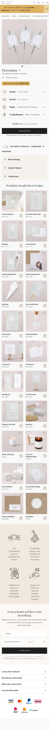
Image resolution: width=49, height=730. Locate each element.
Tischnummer (31, 394)
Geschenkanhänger (33, 487)
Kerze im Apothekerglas (31, 456)
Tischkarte (6, 364)
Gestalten (24, 131)
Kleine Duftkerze (8, 454)
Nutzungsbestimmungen (30, 658)
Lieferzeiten (13, 176)
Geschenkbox (7, 487)
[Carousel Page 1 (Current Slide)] (22, 66)
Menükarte (6, 394)
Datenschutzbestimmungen (12, 658)
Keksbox (29, 424)
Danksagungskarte (9, 274)
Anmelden (24, 650)
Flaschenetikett (31, 334)
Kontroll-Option (15, 168)
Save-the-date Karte (33, 214)
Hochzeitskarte (7, 214)
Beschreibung (14, 159)
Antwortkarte (31, 244)
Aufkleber (29, 517)
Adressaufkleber (8, 517)
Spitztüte (5, 304)
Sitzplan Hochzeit (8, 424)
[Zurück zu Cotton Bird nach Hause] (9, 3)
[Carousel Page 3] (27, 66)
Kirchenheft (6, 334)
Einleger (5, 244)
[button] (46, 9)
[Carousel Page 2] (24, 66)
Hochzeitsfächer (32, 304)
